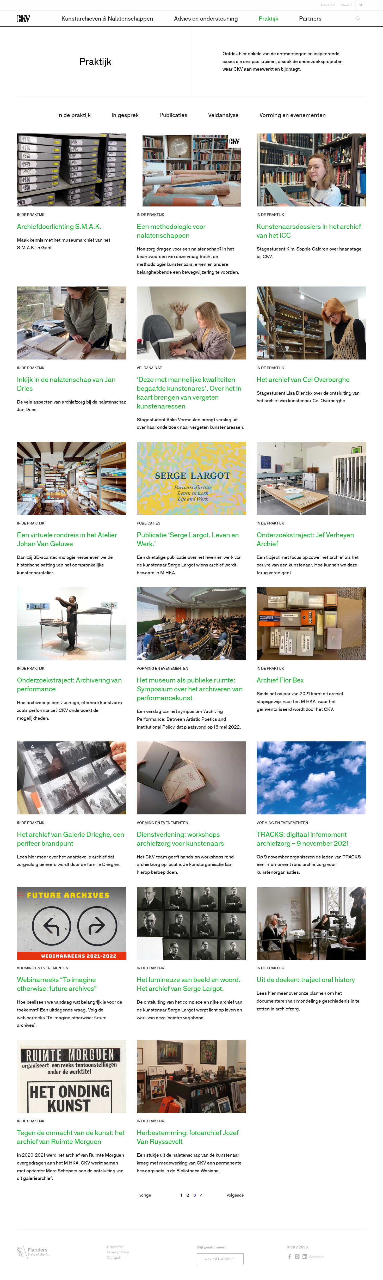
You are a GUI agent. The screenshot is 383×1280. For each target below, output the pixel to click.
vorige (145, 1195)
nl (361, 5)
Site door (316, 1257)
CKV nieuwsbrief (220, 1259)
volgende (235, 1195)
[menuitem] (107, 19)
